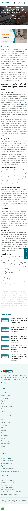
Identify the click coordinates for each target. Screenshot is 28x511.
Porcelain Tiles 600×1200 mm (19, 104)
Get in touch (19, 305)
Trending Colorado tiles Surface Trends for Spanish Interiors (19, 356)
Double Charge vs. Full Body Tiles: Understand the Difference (19, 320)
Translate (12, 6)
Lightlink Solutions (18, 502)
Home (9, 18)
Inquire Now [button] (20, 3)
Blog (19, 18)
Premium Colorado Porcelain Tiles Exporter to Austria (19, 338)
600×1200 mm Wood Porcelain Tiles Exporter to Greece (19, 347)
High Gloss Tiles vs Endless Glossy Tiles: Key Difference (19, 329)
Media (14, 18)
